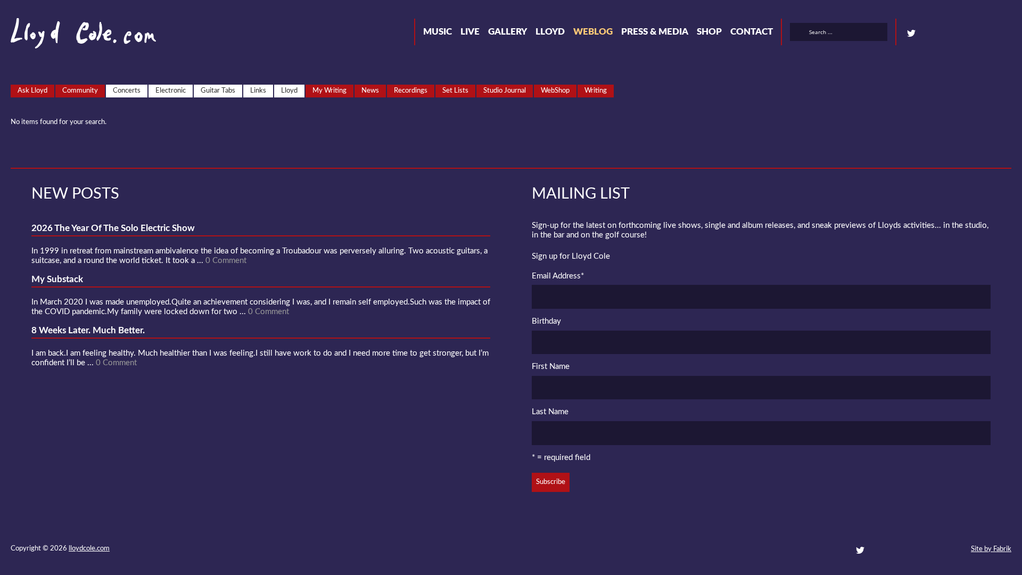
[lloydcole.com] (72, 37)
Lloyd (550, 31)
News (370, 90)
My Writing (329, 90)
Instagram (988, 33)
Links (258, 90)
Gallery (507, 31)
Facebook (930, 33)
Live (470, 31)
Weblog (593, 31)
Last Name (550, 412)
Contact (751, 31)
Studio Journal (504, 90)
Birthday (546, 321)
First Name (551, 367)
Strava (968, 33)
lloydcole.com (89, 548)
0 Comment (225, 261)
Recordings (410, 90)
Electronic (170, 90)
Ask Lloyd (32, 90)
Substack (1007, 33)
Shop (709, 31)
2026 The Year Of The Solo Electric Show (113, 228)
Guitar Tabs (218, 90)
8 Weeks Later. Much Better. (88, 330)
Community (80, 90)
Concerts (127, 90)
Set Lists (455, 90)
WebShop (555, 90)
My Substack (57, 279)
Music (437, 31)
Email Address (558, 276)
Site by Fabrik (991, 549)
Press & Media (654, 31)
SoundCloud (949, 33)
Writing (595, 90)
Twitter (911, 33)
